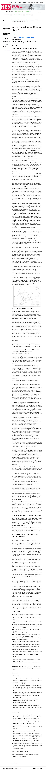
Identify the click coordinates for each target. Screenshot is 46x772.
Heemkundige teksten (26, 19)
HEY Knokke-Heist (12, 2)
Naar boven (15, 763)
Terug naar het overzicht (17, 34)
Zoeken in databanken (33, 2)
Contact (24, 2)
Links (41, 2)
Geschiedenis (18, 19)
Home (13, 19)
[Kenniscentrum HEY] (23, 6)
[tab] (15, 37)
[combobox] (40, 12)
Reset (8, 50)
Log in (19, 2)
